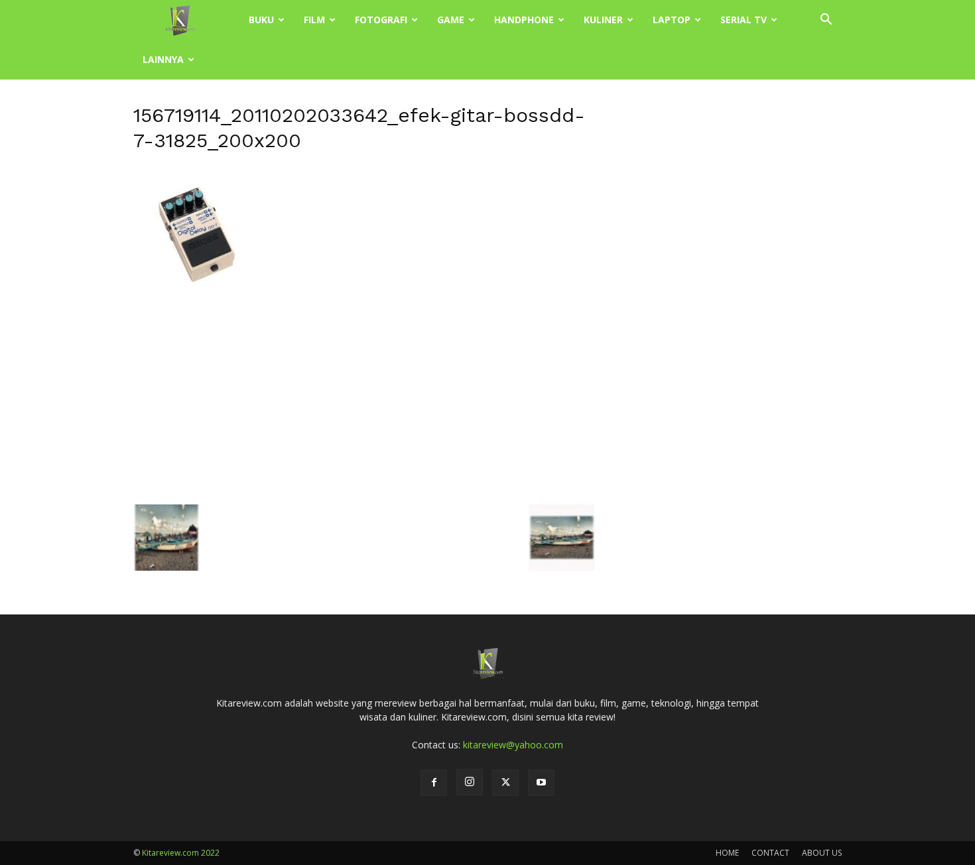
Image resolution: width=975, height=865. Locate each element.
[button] (826, 21)
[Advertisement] (364, 399)
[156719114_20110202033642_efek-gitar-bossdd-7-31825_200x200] (199, 294)
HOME (727, 852)
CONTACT (770, 852)
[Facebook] (434, 783)
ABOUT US (822, 852)
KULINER (603, 19)
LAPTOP (671, 19)
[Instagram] (469, 782)
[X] (505, 783)
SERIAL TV (743, 19)
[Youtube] (541, 783)
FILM (314, 19)
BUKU (261, 19)
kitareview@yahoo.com (513, 744)
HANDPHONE (524, 19)
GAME (450, 19)
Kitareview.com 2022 (181, 852)
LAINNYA (163, 59)
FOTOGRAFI (381, 19)
